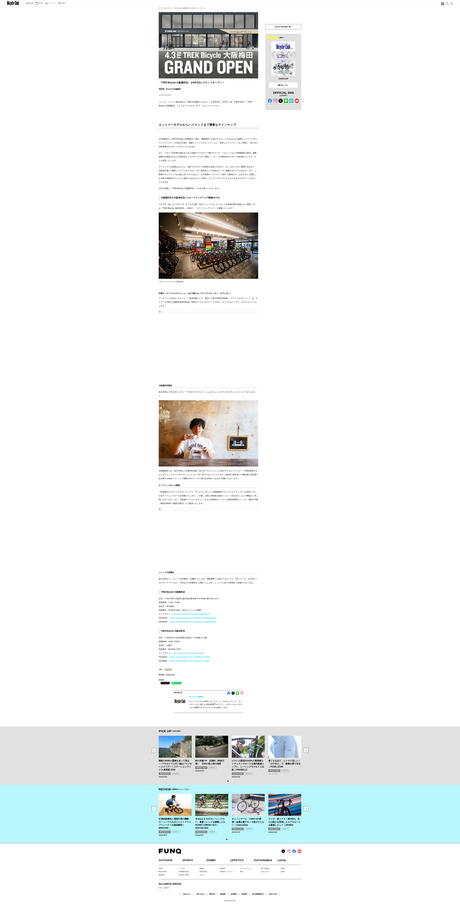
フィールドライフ (246, 868)
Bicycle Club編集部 (196, 696)
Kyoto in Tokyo (184, 875)
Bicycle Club (167, 8)
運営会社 (212, 894)
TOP (160, 8)
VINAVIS (222, 868)
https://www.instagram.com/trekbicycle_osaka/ (189, 661)
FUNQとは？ (187, 894)
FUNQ (160, 868)
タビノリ (202, 875)
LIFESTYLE (237, 860)
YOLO (160, 888)
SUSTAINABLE (263, 860)
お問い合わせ (200, 894)
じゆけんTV (264, 871)
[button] (154, 750)
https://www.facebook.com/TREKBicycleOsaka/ (190, 657)
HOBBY (211, 860)
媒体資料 (223, 894)
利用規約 (244, 894)
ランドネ (182, 868)
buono (283, 871)
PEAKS (201, 868)
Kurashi (166, 888)
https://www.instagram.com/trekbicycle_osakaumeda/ (193, 621)
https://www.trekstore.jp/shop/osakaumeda (190, 614)
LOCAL (282, 860)
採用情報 (234, 894)
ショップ (168, 669)
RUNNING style (184, 871)
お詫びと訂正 (273, 894)
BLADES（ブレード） (227, 871)
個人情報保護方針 (258, 894)
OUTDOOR (165, 860)
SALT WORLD (265, 868)
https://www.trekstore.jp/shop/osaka (188, 653)
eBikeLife (161, 875)
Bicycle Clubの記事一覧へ (283, 27)
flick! (241, 871)
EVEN (283, 868)
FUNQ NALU (203, 871)
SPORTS (175, 773)
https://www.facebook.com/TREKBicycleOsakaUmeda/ (193, 618)
